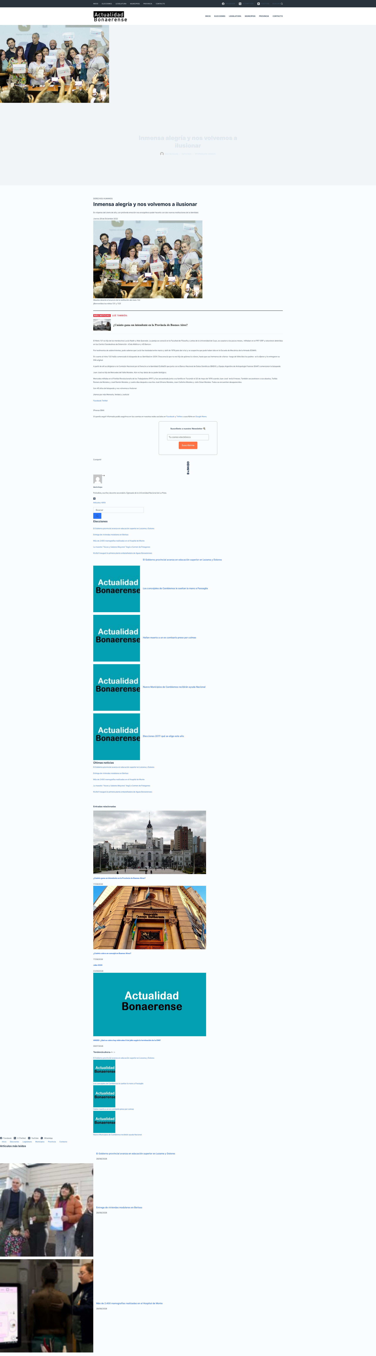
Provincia (147, 4)
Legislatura (121, 4)
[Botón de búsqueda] (97, 516)
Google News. (201, 416)
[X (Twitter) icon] (94, 499)
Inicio (95, 4)
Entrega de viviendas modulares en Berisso (110, 534)
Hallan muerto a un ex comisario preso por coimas (169, 637)
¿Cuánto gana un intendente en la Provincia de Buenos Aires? (119, 878)
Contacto (160, 4)
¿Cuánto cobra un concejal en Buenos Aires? (112, 953)
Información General (205, 154)
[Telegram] (188, 471)
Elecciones (107, 4)
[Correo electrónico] (188, 473)
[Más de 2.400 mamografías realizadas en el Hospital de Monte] (46, 1306)
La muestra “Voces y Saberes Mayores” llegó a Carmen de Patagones (121, 547)
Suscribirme (188, 445)
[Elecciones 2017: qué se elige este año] (116, 736)
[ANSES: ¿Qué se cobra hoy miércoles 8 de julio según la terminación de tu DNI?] (149, 1004)
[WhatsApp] (188, 469)
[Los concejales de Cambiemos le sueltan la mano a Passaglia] (116, 589)
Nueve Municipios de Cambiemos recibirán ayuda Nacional (174, 686)
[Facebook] (188, 462)
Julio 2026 (97, 965)
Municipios (135, 4)
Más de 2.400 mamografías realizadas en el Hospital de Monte (119, 541)
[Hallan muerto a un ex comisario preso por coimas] (116, 638)
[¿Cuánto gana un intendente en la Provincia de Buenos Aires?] (149, 842)
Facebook (97, 401)
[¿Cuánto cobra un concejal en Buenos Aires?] (149, 917)
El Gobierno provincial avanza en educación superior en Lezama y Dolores (123, 528)
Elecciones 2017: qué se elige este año (163, 736)
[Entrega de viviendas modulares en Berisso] (46, 1210)
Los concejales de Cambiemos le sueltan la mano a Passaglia (175, 588)
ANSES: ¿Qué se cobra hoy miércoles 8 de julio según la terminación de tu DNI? (127, 1040)
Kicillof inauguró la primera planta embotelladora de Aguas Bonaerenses (122, 553)
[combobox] (118, 510)
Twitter (105, 401)
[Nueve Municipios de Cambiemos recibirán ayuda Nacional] (116, 687)
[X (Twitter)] (188, 465)
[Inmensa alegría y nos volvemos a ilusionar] (147, 259)
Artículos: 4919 (99, 502)
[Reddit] (188, 467)
